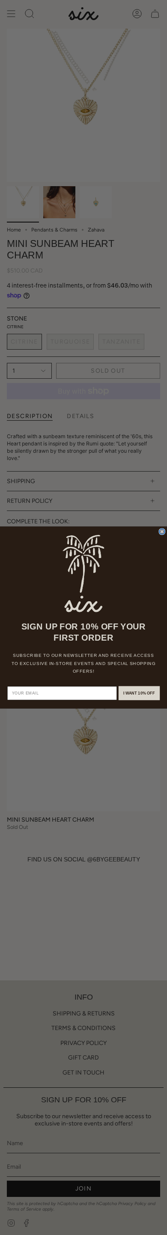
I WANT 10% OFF (139, 693)
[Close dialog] (162, 531)
